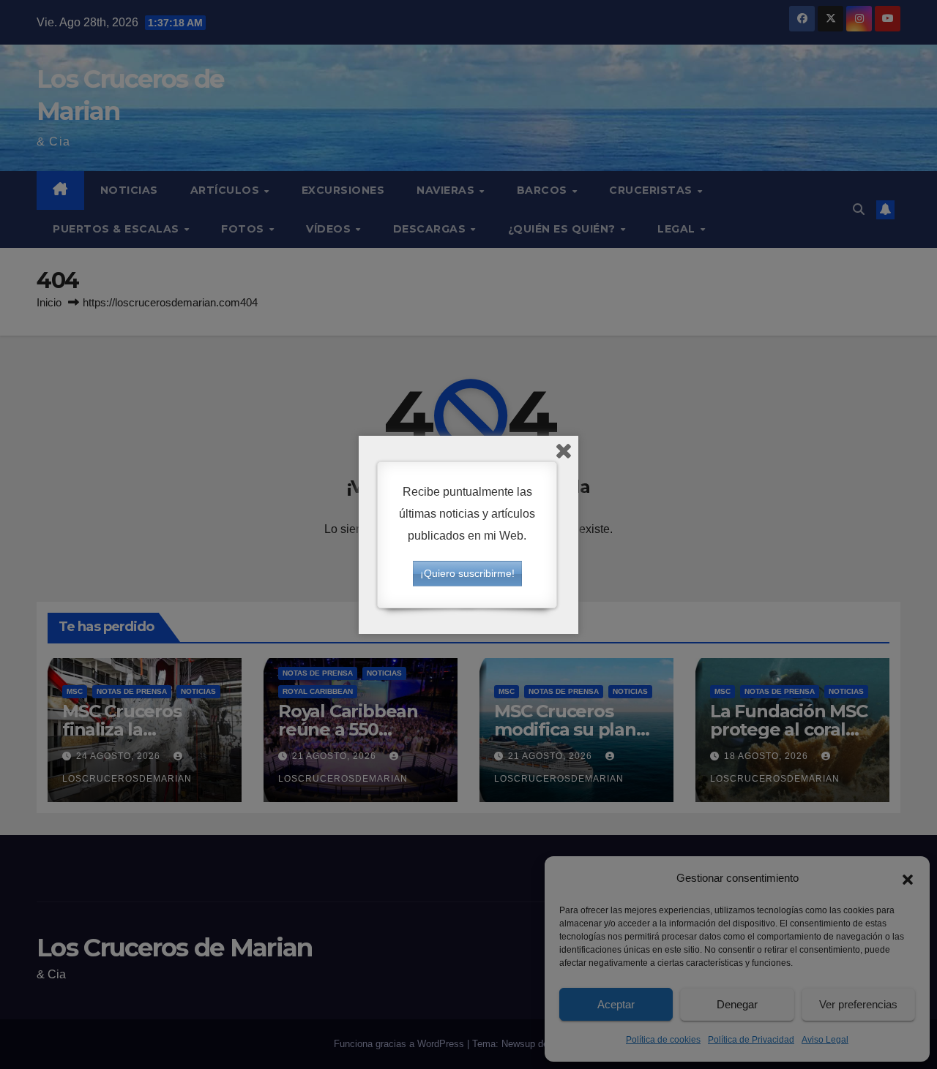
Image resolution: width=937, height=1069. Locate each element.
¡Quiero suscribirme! (467, 573)
